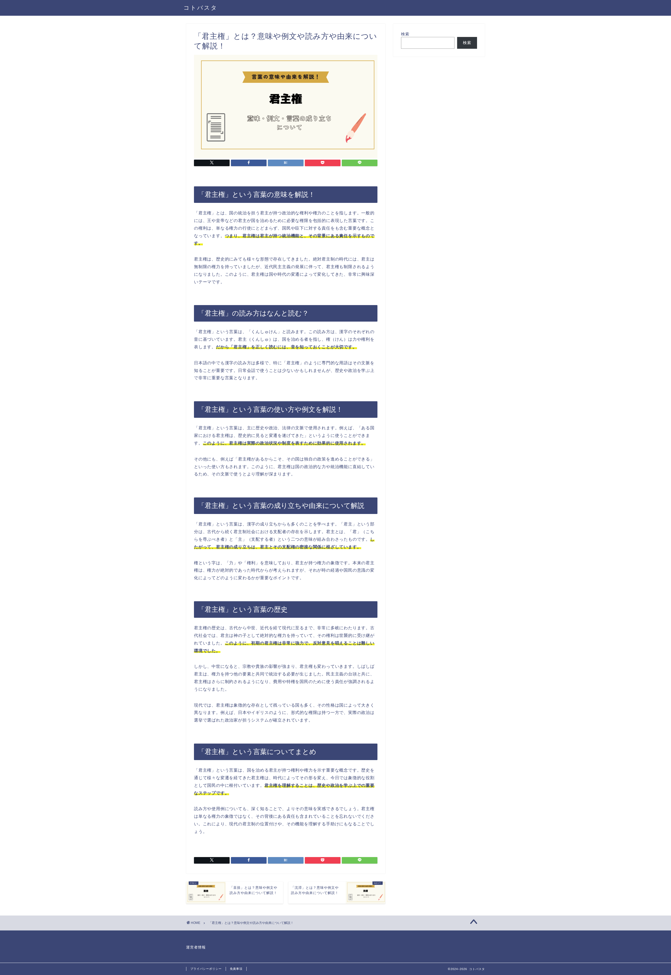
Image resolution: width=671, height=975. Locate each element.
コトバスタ (200, 7)
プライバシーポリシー (206, 968)
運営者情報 (196, 947)
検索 (405, 34)
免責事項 (236, 968)
